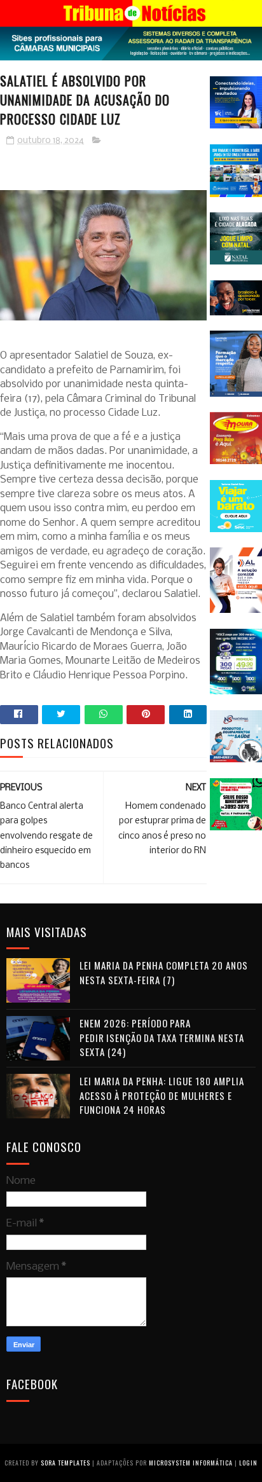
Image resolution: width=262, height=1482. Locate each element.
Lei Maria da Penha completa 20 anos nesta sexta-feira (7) (163, 972)
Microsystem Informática (191, 1462)
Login (248, 1462)
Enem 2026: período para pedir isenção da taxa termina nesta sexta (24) (161, 1037)
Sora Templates (65, 1462)
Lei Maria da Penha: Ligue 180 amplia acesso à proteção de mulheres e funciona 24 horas (161, 1095)
